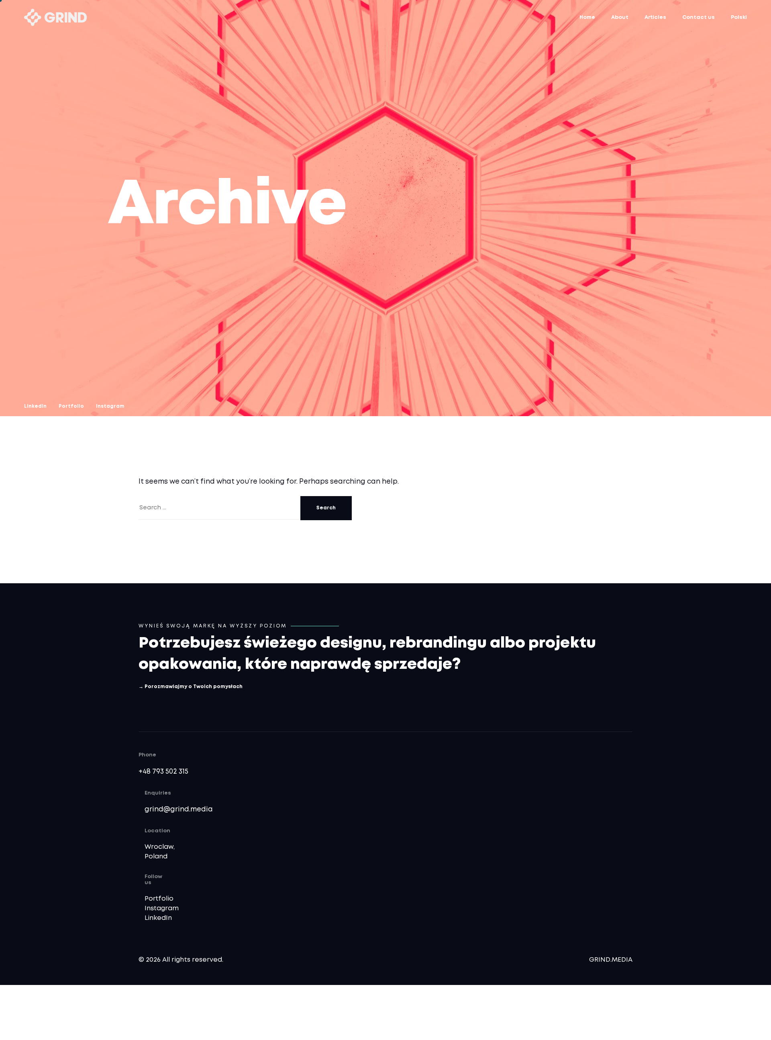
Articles (655, 17)
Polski (739, 17)
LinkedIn (158, 918)
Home (587, 17)
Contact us (698, 17)
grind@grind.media (179, 810)
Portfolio (159, 899)
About (619, 17)
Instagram (162, 908)
